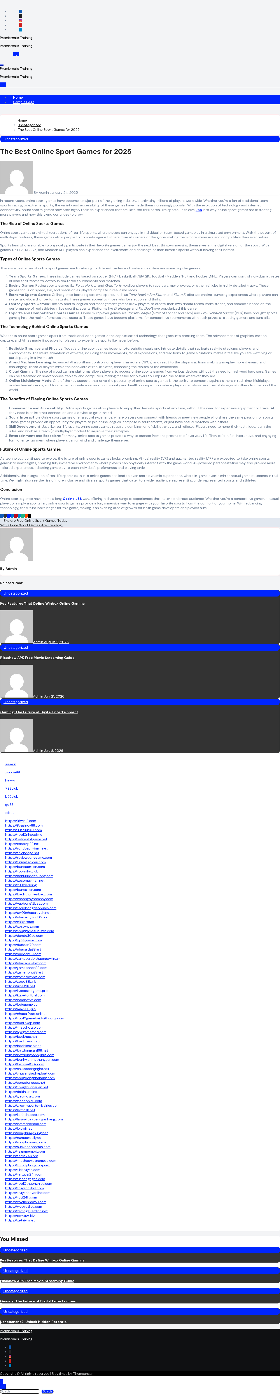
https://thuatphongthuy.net (27, 1165)
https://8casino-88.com (24, 825)
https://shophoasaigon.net (26, 1142)
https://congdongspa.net (25, 1082)
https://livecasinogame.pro (26, 990)
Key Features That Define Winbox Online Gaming (42, 603)
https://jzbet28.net (20, 986)
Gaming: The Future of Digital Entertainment (39, 712)
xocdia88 (12, 772)
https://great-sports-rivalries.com (32, 1105)
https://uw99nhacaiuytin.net (28, 912)
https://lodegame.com (22, 1004)
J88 (199, 210)
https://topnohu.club (21, 871)
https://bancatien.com (23, 889)
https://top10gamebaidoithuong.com (34, 1018)
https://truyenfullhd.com (24, 1188)
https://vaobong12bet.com (26, 903)
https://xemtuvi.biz (20, 1215)
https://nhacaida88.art (23, 949)
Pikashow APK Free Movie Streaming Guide (37, 657)
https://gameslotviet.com (25, 977)
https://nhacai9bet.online (25, 1013)
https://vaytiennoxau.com (25, 1202)
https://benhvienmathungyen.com (32, 1059)
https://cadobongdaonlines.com (30, 908)
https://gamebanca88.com (26, 967)
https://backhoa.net (21, 1036)
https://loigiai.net (18, 1128)
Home (18, 97)
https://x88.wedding (21, 885)
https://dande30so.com (24, 935)
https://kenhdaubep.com (25, 1114)
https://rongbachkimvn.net (26, 848)
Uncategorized (16, 139)
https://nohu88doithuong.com (29, 876)
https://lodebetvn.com (23, 1000)
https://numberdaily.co (23, 1137)
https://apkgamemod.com (25, 1032)
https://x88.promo (19, 921)
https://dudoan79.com (23, 944)
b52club (11, 796)
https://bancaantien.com (25, 866)
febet (9, 812)
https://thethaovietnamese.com (30, 1160)
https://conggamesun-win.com (29, 931)
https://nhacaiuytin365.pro (26, 917)
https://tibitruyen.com (22, 1169)
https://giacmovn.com (22, 1096)
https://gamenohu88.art (24, 972)
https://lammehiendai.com (25, 1124)
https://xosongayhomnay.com (29, 899)
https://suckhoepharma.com (28, 1147)
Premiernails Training (16, 37)
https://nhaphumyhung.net (26, 1133)
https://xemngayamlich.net (26, 1211)
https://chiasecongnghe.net (27, 1068)
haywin (10, 780)
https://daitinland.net (22, 1091)
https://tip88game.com (23, 940)
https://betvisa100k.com (24, 1064)
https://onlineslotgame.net (26, 839)
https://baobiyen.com (22, 1041)
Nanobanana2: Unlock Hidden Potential (33, 1321)
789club (11, 788)
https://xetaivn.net (20, 1220)
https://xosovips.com (22, 926)
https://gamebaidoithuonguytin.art (33, 958)
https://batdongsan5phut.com (29, 1055)
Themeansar (83, 1373)
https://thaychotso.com (24, 1027)
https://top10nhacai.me (23, 834)
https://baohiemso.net (23, 1045)
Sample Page (23, 102)
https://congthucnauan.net (26, 1087)
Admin (44, 192)
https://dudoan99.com (23, 954)
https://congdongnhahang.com (30, 1078)
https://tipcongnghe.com (25, 1179)
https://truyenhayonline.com (27, 1192)
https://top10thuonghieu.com (28, 1183)
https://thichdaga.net (22, 853)
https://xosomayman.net (25, 880)
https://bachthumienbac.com (28, 894)
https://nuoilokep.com (22, 1023)
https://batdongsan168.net (26, 1050)
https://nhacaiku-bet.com (25, 963)
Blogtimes (59, 1373)
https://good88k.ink (20, 981)
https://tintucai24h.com (24, 1174)
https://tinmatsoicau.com (25, 862)
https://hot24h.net (20, 1110)
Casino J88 (72, 498)
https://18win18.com (20, 820)
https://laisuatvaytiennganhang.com (34, 1119)
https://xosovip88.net (22, 843)
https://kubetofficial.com (25, 995)
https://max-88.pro (20, 1009)
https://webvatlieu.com (23, 1206)
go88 (9, 804)
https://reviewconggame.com (28, 857)
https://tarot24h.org (21, 1156)
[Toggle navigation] (2, 65)
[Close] (3, 1386)
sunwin (10, 764)
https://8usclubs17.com (23, 830)
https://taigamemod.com (25, 1151)
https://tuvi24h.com (21, 1197)
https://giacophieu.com (23, 1101)
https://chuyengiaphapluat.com (30, 1073)
